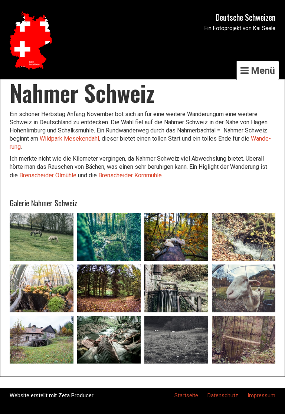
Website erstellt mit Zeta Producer (52, 395)
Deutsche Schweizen (245, 17)
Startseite (186, 395)
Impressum (261, 395)
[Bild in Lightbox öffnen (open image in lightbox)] (41, 237)
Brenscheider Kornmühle (130, 175)
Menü (262, 70)
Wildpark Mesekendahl (69, 138)
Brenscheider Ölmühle (47, 175)
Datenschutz (222, 395)
